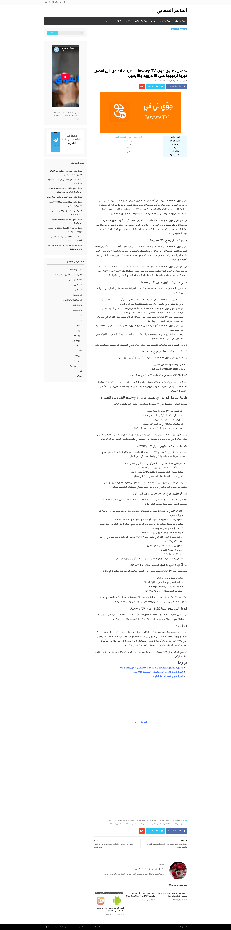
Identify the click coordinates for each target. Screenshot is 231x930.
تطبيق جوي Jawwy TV (137, 820)
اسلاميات (79, 345)
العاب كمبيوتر (77, 295)
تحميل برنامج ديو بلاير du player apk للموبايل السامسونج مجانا (172, 894)
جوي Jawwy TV (140, 824)
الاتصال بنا (47, 927)
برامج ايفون (165, 21)
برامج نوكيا (78, 361)
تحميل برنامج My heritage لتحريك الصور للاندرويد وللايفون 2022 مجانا (151, 667)
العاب (128, 21)
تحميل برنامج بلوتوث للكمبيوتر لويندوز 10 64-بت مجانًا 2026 (65, 182)
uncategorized (76, 269)
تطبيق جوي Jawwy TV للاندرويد (119, 820)
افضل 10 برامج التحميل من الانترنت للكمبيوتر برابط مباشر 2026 (66, 213)
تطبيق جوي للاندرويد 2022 (155, 824)
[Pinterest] (148, 868)
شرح (108, 21)
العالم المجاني (172, 11)
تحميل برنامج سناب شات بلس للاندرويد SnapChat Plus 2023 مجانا (140, 894)
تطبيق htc (78, 356)
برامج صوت (78, 330)
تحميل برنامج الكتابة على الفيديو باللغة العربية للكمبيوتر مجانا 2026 (66, 239)
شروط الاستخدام (75, 927)
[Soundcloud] (145, 868)
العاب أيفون (78, 285)
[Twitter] (138, 868)
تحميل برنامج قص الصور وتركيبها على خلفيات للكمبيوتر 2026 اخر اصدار (66, 173)
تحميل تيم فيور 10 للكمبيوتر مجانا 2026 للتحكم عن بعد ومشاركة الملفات (65, 230)
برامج (153, 21)
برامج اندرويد (179, 21)
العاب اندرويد (77, 290)
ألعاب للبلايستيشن (75, 280)
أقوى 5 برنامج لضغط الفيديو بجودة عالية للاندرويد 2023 (110, 909)
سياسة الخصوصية (87, 927)
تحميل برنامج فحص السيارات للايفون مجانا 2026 (64, 197)
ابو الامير (182, 81)
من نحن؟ (55, 927)
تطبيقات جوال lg (76, 366)
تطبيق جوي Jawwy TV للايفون (174, 824)
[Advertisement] (140, 50)
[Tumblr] (142, 868)
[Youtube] (135, 868)
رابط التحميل (139, 722)
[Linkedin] (152, 868)
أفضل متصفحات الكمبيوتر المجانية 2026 (68, 274)
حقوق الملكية (63, 927)
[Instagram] (155, 868)
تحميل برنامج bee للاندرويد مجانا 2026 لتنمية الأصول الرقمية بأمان (65, 204)
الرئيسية (97, 927)
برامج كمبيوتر (77, 340)
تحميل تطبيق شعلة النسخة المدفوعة (168, 676)
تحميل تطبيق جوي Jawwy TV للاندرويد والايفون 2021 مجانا (165, 820)
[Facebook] (158, 868)
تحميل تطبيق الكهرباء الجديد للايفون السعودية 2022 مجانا (158, 672)
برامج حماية (78, 325)
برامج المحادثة (77, 305)
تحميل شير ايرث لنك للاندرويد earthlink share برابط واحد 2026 (65, 247)
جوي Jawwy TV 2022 (112, 824)
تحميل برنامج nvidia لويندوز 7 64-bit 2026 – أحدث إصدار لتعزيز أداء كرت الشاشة (65, 190)
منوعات (118, 21)
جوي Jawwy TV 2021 (127, 824)
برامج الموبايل (141, 21)
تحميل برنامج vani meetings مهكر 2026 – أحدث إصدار (66, 221)
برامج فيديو (78, 335)
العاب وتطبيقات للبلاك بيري (72, 300)
